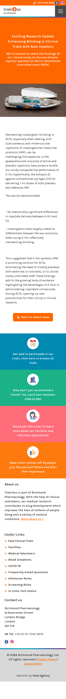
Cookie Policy (33, 664)
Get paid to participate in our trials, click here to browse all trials (33, 358)
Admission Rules (20, 578)
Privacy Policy (46, 659)
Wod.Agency (41, 675)
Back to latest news (35, 317)
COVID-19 (14, 566)
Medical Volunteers (21, 553)
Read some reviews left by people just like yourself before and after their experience (33, 467)
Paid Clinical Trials (20, 541)
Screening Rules (19, 584)
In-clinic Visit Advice (22, 591)
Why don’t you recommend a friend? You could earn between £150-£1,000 (33, 394)
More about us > (32, 519)
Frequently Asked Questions (28, 572)
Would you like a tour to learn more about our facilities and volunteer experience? (33, 431)
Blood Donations (20, 559)
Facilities (14, 547)
